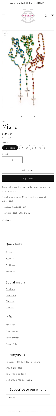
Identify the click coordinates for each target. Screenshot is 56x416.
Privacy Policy (12, 344)
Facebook (10, 289)
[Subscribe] (47, 397)
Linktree (10, 307)
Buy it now (28, 178)
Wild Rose (10, 265)
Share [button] (8, 220)
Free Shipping (12, 331)
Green (25, 148)
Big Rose (10, 258)
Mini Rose (10, 271)
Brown (38, 148)
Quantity (5, 154)
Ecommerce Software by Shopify (39, 411)
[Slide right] (34, 116)
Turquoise (10, 148)
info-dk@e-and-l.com (21, 379)
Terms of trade (12, 337)
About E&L (10, 324)
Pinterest (10, 301)
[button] (3, 16)
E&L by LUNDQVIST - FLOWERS (20, 411)
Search (9, 252)
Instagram (11, 295)
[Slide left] (22, 116)
